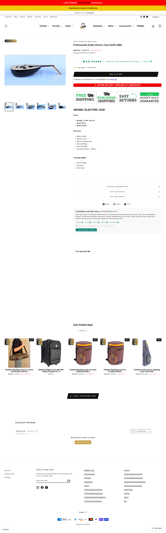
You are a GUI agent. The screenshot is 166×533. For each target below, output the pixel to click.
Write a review (83, 442)
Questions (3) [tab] (32, 431)
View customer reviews (86, 230)
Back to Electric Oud (84, 396)
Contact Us (8, 17)
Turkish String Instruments (93, 489)
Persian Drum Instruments (133, 485)
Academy (38, 17)
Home (75, 41)
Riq (125, 501)
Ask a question (117, 191)
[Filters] (133, 431)
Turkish (43, 26)
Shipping (76, 53)
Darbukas (98, 26)
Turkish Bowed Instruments (93, 493)
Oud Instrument (89, 474)
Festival (22, 17)
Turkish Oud (128, 489)
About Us (8, 470)
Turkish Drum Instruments (93, 501)
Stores (45, 17)
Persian (56, 26)
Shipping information (117, 186)
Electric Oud (92, 41)
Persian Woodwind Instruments (134, 482)
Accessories (125, 26)
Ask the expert (117, 196)
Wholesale (53, 17)
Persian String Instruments (133, 474)
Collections (83, 41)
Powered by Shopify (83, 524)
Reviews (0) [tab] (21, 431)
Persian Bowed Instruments (133, 478)
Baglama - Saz (89, 470)
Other (111, 26)
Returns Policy (10, 474)
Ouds (68, 26)
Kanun (126, 497)
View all (83, 330)
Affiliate (30, 17)
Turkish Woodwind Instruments (94, 497)
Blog (16, 17)
